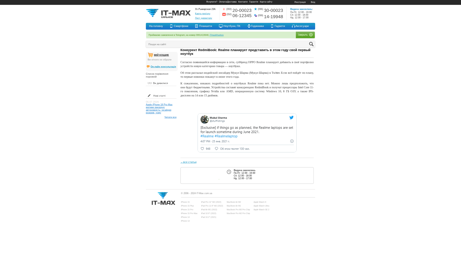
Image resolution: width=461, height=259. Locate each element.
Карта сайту (266, 2)
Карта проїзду (202, 13)
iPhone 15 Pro (187, 209)
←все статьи (188, 161)
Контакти (243, 2)
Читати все (170, 117)
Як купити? (211, 2)
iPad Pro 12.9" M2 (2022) (212, 206)
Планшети (205, 26)
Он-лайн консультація (163, 66)
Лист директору (203, 18)
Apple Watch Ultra (261, 206)
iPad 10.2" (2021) (208, 217)
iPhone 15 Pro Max (189, 213)
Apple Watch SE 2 (261, 209)
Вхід (313, 2)
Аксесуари (302, 26)
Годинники (257, 26)
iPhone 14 (185, 217)
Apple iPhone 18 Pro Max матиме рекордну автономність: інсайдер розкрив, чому (159, 108)
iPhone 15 (185, 202)
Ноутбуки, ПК (231, 26)
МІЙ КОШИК (161, 55)
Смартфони (181, 26)
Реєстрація (300, 2)
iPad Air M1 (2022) (209, 209)
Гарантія (253, 2)
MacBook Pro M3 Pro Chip (238, 209)
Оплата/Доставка (228, 2)
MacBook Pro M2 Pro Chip (238, 213)
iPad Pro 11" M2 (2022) (211, 202)
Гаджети (280, 26)
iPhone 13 (185, 221)
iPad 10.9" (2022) (208, 213)
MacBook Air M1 (234, 206)
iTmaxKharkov (217, 35)
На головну (156, 26)
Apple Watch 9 (260, 202)
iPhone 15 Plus (187, 206)
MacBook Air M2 (234, 202)
